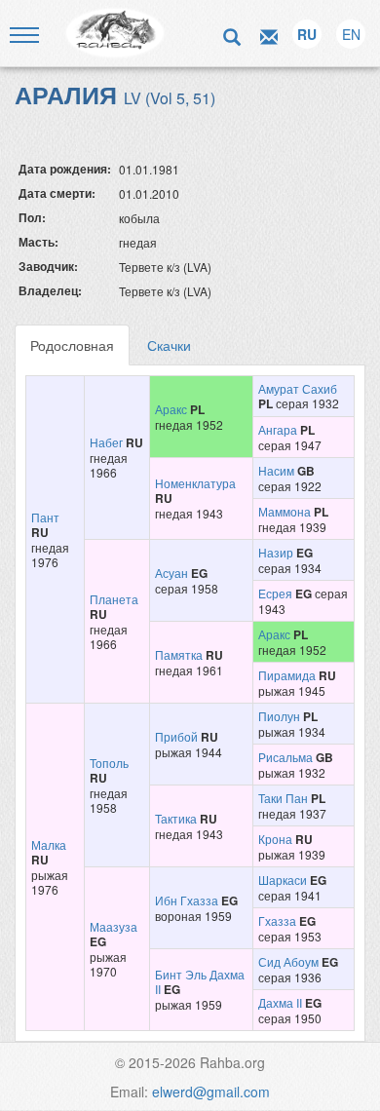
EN (351, 34)
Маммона (284, 511)
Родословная (72, 345)
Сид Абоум (288, 961)
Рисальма (285, 756)
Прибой (176, 736)
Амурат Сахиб (297, 388)
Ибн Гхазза (186, 900)
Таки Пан (283, 797)
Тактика (176, 818)
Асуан (171, 572)
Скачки (169, 345)
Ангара (277, 429)
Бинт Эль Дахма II (200, 981)
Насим (276, 470)
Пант (45, 517)
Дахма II (280, 1002)
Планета (114, 599)
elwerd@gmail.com (211, 1091)
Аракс (171, 409)
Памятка (179, 654)
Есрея (275, 593)
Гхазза (277, 920)
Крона (275, 838)
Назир (275, 552)
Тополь (109, 762)
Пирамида (287, 675)
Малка (48, 844)
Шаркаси (282, 879)
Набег (106, 442)
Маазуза (113, 926)
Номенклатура (195, 483)
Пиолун (279, 716)
